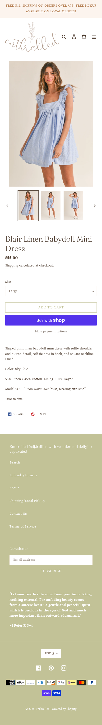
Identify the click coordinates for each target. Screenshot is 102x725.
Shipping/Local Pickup (27, 501)
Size (8, 282)
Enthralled (43, 709)
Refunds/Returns (23, 475)
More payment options (51, 331)
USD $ (49, 653)
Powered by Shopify (64, 709)
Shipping (11, 265)
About (14, 488)
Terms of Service (22, 527)
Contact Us (18, 514)
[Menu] (94, 37)
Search (14, 463)
